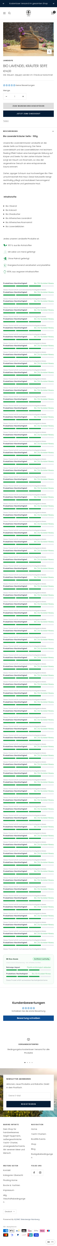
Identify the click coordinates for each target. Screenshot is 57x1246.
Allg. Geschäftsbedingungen (14, 1198)
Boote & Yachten (11, 1185)
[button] (9, 85)
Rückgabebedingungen (42, 1156)
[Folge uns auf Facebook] (34, 1173)
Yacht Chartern (38, 1134)
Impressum (8, 1190)
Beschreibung (10, 131)
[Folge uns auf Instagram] (40, 1173)
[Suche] (9, 13)
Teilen (6, 121)
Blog (33, 1149)
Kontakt (7, 1170)
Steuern (18, 75)
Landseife (8, 60)
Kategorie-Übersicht (13, 1175)
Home (34, 1129)
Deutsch (8, 1211)
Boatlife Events (38, 1139)
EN (52, 1242)
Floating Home (10, 1180)
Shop (33, 1144)
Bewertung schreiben (28, 1018)
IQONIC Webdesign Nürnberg (27, 1219)
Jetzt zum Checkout (28, 113)
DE (48, 1242)
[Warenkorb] (52, 13)
